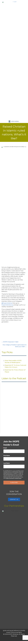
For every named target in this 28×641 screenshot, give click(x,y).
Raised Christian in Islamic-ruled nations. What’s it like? (12, 417)
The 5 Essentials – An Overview (12, 400)
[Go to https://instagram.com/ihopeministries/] (14, 638)
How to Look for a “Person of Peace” (13, 410)
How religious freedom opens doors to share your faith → (14, 345)
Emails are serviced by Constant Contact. (14, 478)
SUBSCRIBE (14, 482)
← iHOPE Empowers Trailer (10, 342)
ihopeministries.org (7, 305)
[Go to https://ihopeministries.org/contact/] (17, 638)
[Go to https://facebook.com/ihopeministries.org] (11, 638)
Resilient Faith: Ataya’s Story (11, 395)
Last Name (6, 463)
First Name (6, 455)
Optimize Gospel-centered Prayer (12, 405)
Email (5, 447)
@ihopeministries (7, 303)
